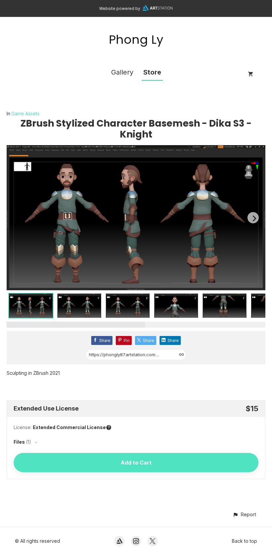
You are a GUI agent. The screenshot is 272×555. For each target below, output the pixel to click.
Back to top (244, 541)
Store (152, 72)
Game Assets (25, 113)
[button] (244, 514)
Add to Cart (136, 462)
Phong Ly (136, 39)
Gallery (122, 72)
